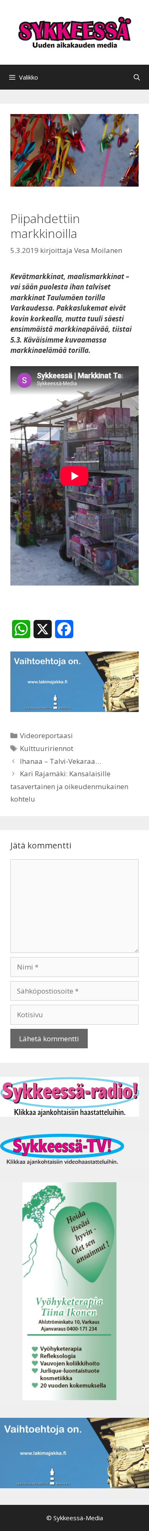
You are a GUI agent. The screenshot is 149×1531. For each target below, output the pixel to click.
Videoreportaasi (46, 735)
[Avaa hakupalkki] (137, 77)
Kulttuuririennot (46, 748)
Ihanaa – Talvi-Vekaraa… (60, 761)
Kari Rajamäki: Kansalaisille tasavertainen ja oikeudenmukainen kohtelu (69, 786)
